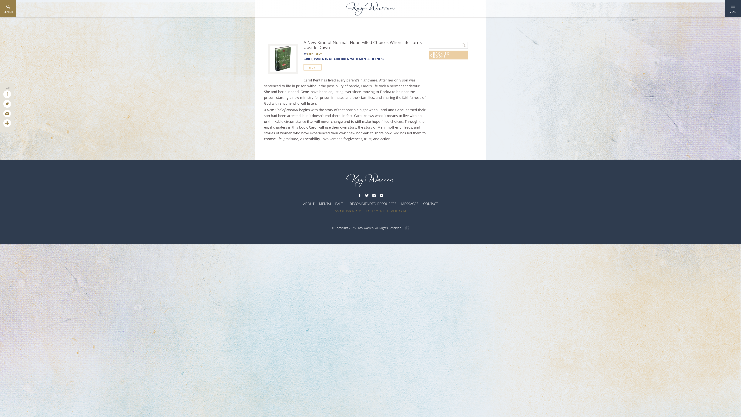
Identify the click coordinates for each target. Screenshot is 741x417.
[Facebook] (359, 195)
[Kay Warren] (370, 9)
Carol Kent (314, 54)
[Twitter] (367, 195)
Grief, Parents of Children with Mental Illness (344, 59)
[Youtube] (381, 195)
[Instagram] (374, 195)
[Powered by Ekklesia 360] (407, 228)
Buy (312, 67)
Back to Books (441, 55)
